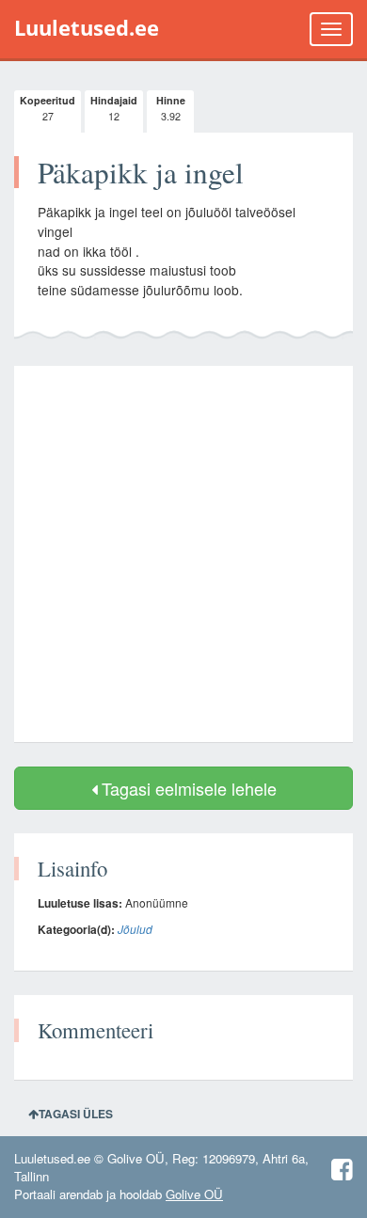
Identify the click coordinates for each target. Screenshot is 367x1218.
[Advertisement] (183, 554)
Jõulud (135, 929)
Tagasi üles (76, 1113)
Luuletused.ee (86, 27)
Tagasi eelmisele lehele (187, 788)
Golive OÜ (194, 1194)
